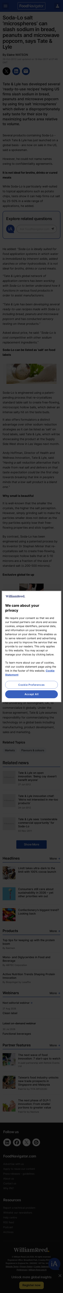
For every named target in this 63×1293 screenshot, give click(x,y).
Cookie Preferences (31, 684)
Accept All (32, 694)
